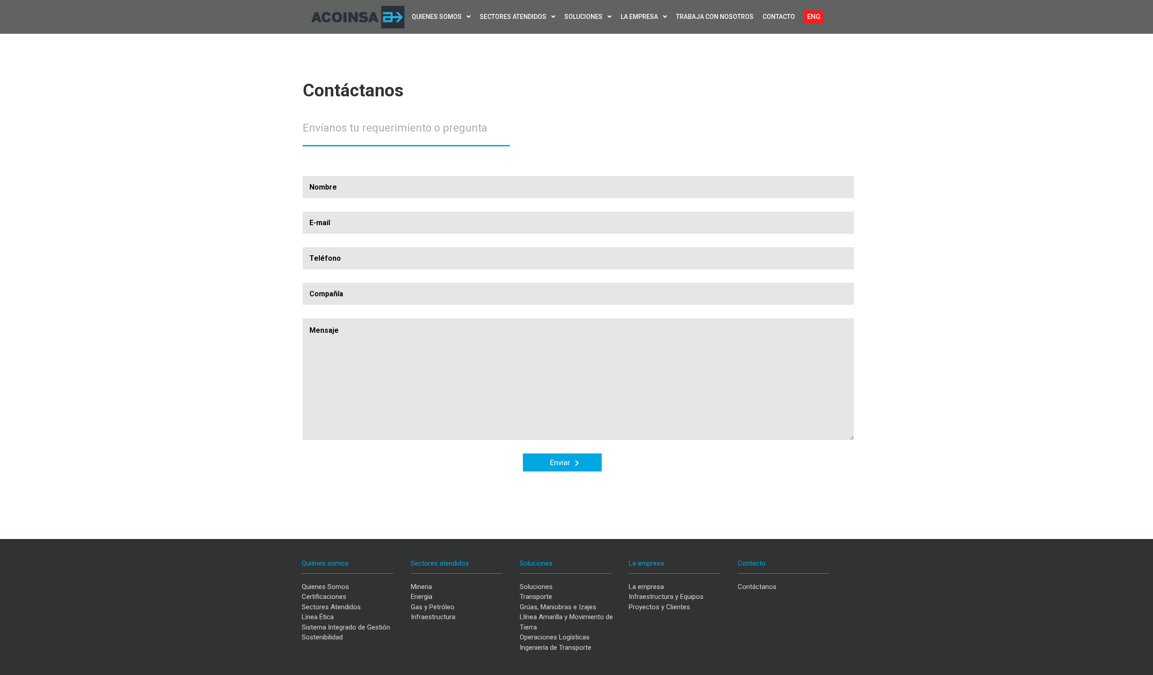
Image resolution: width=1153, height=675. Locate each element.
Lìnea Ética (318, 617)
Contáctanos (757, 587)
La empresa (640, 16)
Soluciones (584, 16)
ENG (814, 17)
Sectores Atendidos (331, 607)
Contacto (779, 16)
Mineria (421, 587)
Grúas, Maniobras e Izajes (558, 607)
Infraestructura (433, 617)
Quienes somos (437, 16)
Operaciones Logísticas (555, 637)
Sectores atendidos (514, 16)
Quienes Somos (325, 587)
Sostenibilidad (322, 637)
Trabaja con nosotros (715, 16)
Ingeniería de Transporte (555, 647)
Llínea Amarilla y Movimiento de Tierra (566, 622)
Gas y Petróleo (432, 607)
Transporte (536, 597)
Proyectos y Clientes (659, 607)
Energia (421, 597)
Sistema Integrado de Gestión (346, 627)
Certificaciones (324, 597)
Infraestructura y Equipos (666, 597)
